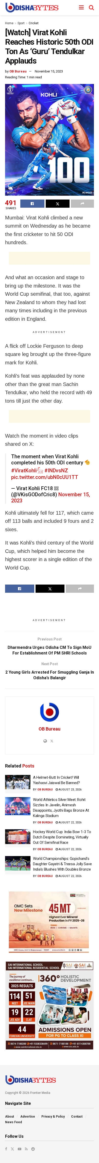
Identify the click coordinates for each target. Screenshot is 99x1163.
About (9, 1116)
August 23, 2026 (69, 789)
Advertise (27, 1116)
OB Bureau (18, 71)
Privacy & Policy (53, 1116)
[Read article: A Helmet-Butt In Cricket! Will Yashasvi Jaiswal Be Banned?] (17, 784)
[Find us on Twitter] (12, 1149)
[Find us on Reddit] (33, 1149)
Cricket (34, 23)
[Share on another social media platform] (82, 204)
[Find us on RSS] (26, 1149)
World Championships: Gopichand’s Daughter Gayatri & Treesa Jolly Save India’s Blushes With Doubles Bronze (62, 864)
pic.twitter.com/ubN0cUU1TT (44, 477)
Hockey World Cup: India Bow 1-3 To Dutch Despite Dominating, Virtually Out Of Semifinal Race (62, 837)
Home (9, 23)
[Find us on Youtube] (19, 1149)
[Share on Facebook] (32, 204)
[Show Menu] (81, 7)
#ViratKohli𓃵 (27, 470)
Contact (76, 1116)
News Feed (13, 1122)
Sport (21, 23)
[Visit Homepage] (32, 8)
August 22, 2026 (69, 822)
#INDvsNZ (56, 470)
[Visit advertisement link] (49, 922)
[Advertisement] (49, 258)
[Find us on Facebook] (6, 1149)
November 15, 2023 (49, 71)
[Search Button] (91, 7)
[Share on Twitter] (58, 204)
